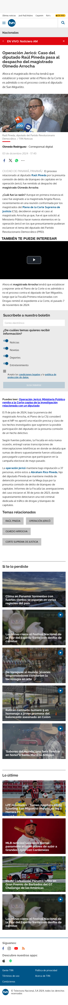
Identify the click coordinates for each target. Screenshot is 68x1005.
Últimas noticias (9, 15)
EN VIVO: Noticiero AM (22, 41)
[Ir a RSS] (24, 948)
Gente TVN (7, 970)
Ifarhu (48, 15)
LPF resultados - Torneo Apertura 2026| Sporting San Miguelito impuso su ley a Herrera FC (34, 808)
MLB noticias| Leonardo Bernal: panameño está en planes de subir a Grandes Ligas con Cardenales (31, 846)
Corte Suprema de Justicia (22, 541)
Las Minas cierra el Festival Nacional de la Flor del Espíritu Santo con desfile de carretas (34, 637)
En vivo (61, 15)
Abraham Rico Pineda (44, 472)
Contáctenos (8, 981)
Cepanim (39, 15)
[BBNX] (5, 992)
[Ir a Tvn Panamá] (33, 23)
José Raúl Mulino (26, 15)
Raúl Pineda (38, 175)
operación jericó (39, 520)
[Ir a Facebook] (3, 948)
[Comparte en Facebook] (4, 160)
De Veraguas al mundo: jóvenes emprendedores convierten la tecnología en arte (28, 675)
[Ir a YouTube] (16, 948)
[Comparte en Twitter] (10, 160)
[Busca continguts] (63, 23)
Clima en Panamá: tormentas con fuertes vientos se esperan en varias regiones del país (31, 599)
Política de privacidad (46, 970)
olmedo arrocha (17, 531)
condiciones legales (29, 374)
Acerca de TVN (42, 976)
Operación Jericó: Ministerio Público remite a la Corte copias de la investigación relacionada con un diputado (33, 402)
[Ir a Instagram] (10, 948)
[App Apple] (4, 961)
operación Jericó (16, 468)
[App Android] (11, 961)
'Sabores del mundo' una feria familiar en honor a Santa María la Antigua (33, 753)
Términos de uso (10, 976)
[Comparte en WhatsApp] (16, 160)
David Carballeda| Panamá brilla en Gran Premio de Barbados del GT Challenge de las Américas (31, 884)
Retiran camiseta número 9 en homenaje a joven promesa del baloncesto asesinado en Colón (28, 713)
